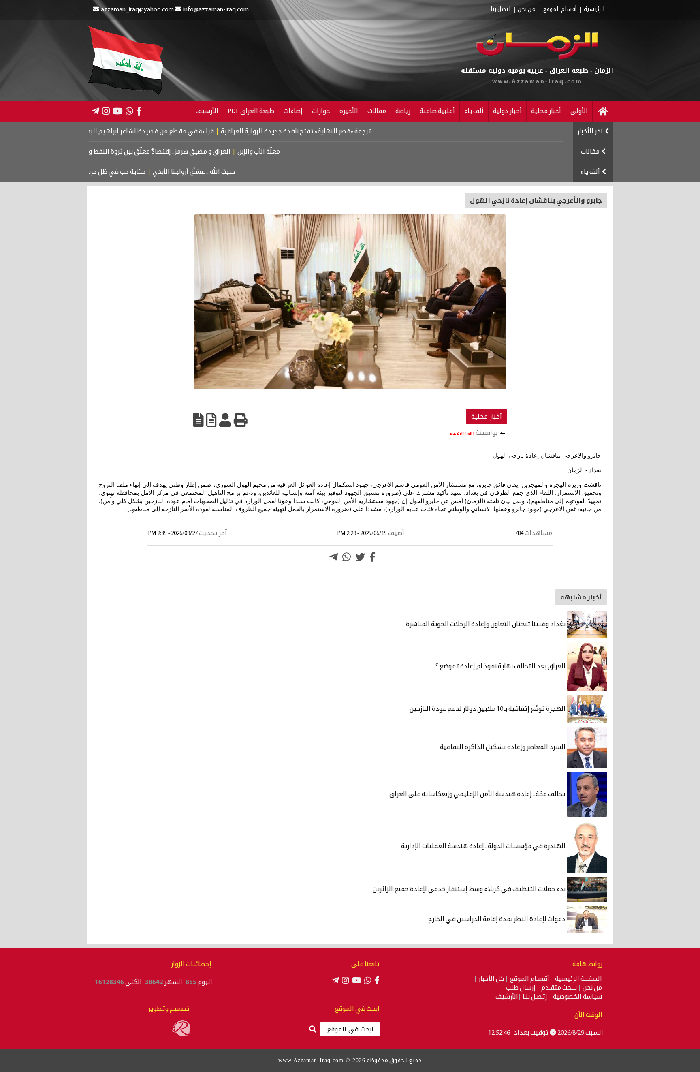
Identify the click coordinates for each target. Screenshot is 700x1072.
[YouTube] (118, 111)
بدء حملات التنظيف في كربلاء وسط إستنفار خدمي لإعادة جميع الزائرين (470, 889)
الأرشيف (207, 111)
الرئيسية (594, 10)
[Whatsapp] (346, 557)
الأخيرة (348, 111)
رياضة (402, 111)
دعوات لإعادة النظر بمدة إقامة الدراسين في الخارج (497, 919)
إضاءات (293, 111)
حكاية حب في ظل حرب (140, 172)
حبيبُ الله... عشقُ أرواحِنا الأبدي (219, 172)
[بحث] (312, 1030)
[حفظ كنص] (198, 420)
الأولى (579, 111)
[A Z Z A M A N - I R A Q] (537, 58)
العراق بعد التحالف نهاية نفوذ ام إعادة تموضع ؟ (500, 666)
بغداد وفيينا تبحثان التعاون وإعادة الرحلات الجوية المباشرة (486, 624)
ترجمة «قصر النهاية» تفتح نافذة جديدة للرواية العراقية (329, 131)
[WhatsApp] (129, 111)
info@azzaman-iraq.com (216, 9)
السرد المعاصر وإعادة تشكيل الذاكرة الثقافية (503, 747)
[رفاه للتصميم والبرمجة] (181, 1034)
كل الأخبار (491, 979)
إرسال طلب (521, 988)
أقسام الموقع (559, 10)
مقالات (376, 111)
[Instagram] (106, 111)
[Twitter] (360, 557)
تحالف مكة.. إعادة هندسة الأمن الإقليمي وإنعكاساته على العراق (478, 794)
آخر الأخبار (590, 131)
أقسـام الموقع (529, 979)
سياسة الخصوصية (577, 997)
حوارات (321, 111)
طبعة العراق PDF (251, 111)
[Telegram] (95, 111)
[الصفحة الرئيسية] (603, 111)
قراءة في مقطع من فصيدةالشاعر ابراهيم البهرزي (179, 131)
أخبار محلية (546, 111)
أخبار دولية (507, 111)
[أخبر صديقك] (225, 420)
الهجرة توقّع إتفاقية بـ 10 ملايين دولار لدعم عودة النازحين (488, 709)
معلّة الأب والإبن (288, 152)
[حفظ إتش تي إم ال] (211, 420)
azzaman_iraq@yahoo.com (137, 9)
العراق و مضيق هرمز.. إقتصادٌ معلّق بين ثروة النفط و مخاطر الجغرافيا (167, 152)
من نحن (527, 10)
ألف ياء (474, 111)
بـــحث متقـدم (559, 988)
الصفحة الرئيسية (578, 979)
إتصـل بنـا (535, 997)
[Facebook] (139, 111)
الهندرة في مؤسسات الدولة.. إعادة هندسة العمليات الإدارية (484, 846)
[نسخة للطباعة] (241, 420)
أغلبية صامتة (437, 111)
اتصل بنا (500, 10)
